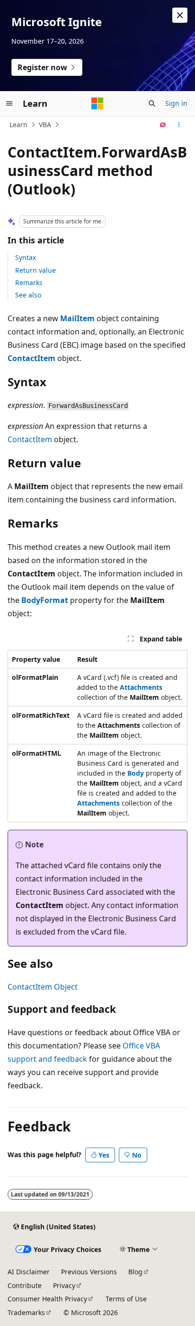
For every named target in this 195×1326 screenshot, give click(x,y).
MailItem (77, 318)
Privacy (64, 1285)
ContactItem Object (43, 987)
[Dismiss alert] (179, 15)
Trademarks (26, 1312)
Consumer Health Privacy (47, 1298)
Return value (35, 270)
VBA (45, 124)
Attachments (141, 687)
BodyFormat (44, 600)
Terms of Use (126, 1298)
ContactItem (31, 358)
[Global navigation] (9, 103)
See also (28, 294)
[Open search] (151, 103)
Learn (18, 124)
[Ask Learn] (163, 124)
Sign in (176, 103)
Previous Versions (89, 1271)
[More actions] (179, 124)
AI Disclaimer (29, 1271)
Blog (135, 1271)
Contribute (25, 1285)
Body (135, 773)
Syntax (25, 257)
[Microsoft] (97, 103)
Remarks (29, 282)
